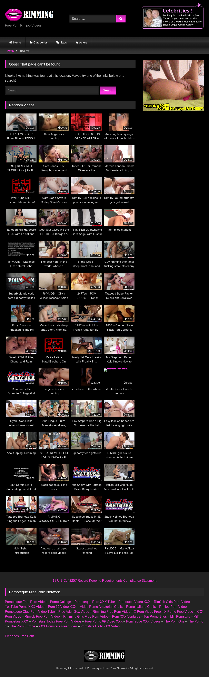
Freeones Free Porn (19, 636)
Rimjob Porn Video (173, 606)
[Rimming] (32, 15)
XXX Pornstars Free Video (58, 626)
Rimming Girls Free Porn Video (86, 616)
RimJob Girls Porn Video (172, 602)
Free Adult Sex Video (73, 611)
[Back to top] (196, 665)
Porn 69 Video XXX (62, 606)
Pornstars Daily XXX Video (100, 626)
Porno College (60, 602)
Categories (40, 42)
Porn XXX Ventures (126, 616)
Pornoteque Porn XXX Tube (94, 602)
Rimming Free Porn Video (111, 611)
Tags (64, 42)
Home (17, 42)
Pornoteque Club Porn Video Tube (30, 611)
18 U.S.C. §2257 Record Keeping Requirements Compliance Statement (104, 580)
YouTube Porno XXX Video (24, 606)
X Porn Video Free (147, 611)
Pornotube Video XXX (134, 602)
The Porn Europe (22, 626)
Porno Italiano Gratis (141, 606)
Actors (83, 42)
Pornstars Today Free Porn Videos (56, 621)
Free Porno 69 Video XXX (104, 621)
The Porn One (174, 621)
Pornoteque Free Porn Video (26, 602)
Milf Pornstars (180, 616)
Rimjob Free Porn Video (42, 616)
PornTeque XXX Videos (143, 621)
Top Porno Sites (155, 616)
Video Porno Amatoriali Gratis (101, 606)
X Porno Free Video (178, 611)
